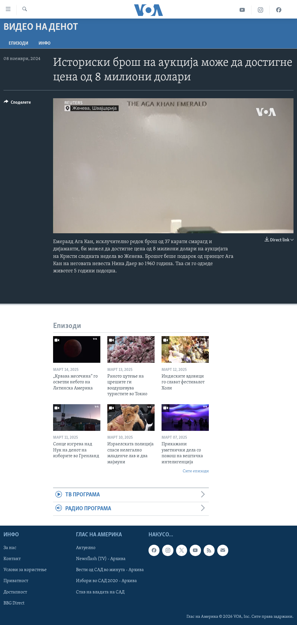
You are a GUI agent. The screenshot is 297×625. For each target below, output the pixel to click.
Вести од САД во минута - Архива (110, 570)
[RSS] (209, 550)
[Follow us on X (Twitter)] (181, 550)
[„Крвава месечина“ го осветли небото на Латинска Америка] (76, 349)
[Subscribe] (222, 550)
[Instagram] (260, 10)
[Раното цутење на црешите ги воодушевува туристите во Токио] (131, 349)
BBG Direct (13, 603)
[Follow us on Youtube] (195, 550)
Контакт (12, 559)
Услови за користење (25, 570)
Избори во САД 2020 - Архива (106, 581)
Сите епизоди (196, 471)
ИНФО (44, 43)
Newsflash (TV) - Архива (101, 559)
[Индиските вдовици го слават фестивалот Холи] (185, 349)
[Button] (17, 103)
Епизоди (18, 43)
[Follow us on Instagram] (167, 550)
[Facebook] (279, 10)
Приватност (15, 581)
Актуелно (85, 548)
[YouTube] (242, 10)
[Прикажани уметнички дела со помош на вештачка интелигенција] (185, 417)
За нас (9, 548)
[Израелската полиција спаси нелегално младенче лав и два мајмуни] (131, 417)
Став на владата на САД (100, 592)
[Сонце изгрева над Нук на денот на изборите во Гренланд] (76, 417)
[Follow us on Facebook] (154, 550)
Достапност (15, 592)
